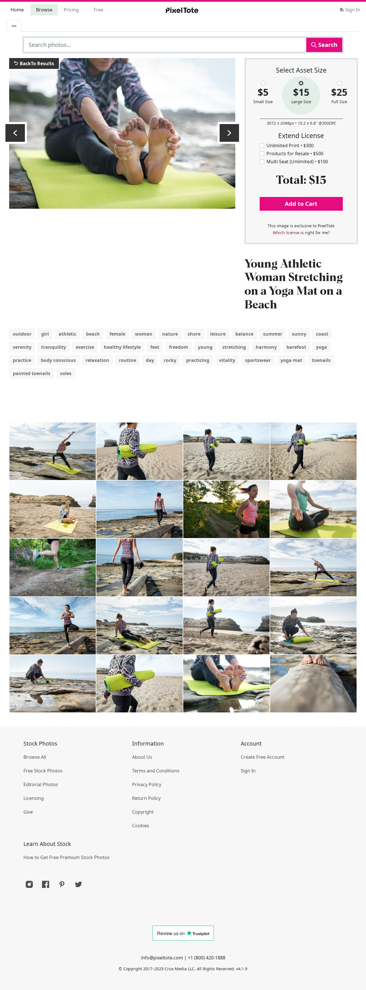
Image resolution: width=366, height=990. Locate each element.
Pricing (71, 10)
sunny (299, 334)
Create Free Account (263, 757)
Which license (286, 232)
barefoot (296, 347)
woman (143, 334)
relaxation (97, 360)
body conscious (58, 360)
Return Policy (146, 798)
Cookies (140, 825)
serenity (22, 347)
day (150, 360)
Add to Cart (301, 204)
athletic (67, 334)
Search (327, 45)
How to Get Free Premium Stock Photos (66, 857)
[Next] (229, 133)
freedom (178, 347)
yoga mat (291, 360)
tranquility (53, 347)
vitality (227, 360)
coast (322, 334)
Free (98, 10)
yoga (321, 347)
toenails (321, 360)
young (205, 347)
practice (22, 360)
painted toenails (31, 373)
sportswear (258, 360)
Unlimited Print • (290, 145)
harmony (266, 347)
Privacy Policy (146, 784)
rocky (170, 360)
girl (45, 334)
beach (93, 334)
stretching (234, 347)
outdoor (22, 334)
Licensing (33, 798)
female (117, 334)
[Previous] (15, 133)
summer (272, 334)
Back (36, 63)
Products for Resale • (294, 153)
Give (28, 812)
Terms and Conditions (156, 771)
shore (194, 334)
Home (17, 10)
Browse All (34, 757)
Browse (44, 10)
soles (65, 373)
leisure (218, 334)
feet (154, 347)
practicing (197, 360)
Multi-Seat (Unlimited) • (297, 161)
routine (127, 360)
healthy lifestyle (122, 347)
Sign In (352, 10)
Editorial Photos (40, 784)
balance (244, 334)
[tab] (14, 26)
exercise (85, 347)
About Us (142, 757)
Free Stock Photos (43, 771)
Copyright (143, 812)
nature (170, 334)
